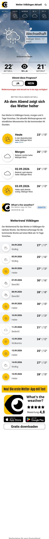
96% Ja (24, 71)
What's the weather (4, 4)
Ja (17, 83)
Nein (31, 83)
